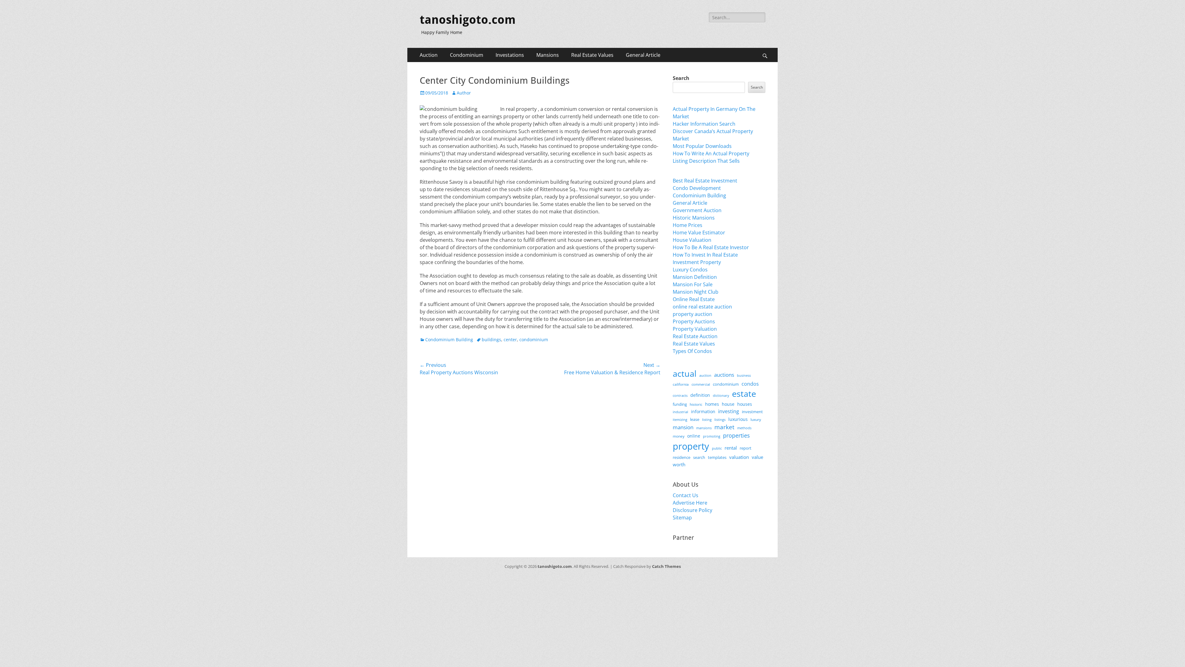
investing (728, 411)
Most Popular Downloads (702, 146)
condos (750, 383)
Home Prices (687, 225)
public (717, 448)
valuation (739, 457)
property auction (692, 314)
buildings (491, 339)
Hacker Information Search (704, 123)
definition (700, 395)
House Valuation (692, 240)
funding (680, 404)
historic (696, 404)
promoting (711, 436)
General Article (643, 55)
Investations (510, 55)
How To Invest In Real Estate (705, 254)
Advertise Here (690, 502)
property (691, 446)
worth (679, 464)
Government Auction (697, 210)
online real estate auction (702, 306)
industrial (680, 412)
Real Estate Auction (695, 336)
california (681, 384)
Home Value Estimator (699, 232)
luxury (755, 419)
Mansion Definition (695, 277)
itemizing (680, 419)
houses (744, 404)
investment (752, 411)
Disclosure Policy (692, 510)
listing (707, 419)
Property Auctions (694, 321)
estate (744, 393)
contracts (680, 395)
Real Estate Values (592, 55)
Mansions (547, 55)
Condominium (466, 55)
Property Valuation (695, 328)
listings (720, 419)
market (724, 427)
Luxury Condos (690, 269)
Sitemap (682, 517)
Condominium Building (449, 339)
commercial (701, 384)
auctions (724, 374)
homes (712, 404)
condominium (533, 339)
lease (694, 419)
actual (684, 373)
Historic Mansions (694, 217)
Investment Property (697, 262)
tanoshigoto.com (468, 20)
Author (464, 93)
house (728, 404)
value (757, 457)
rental (731, 448)
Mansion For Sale (693, 284)
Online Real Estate (694, 299)
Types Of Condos (692, 351)
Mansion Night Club (695, 291)
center (510, 339)
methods (744, 428)
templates (717, 457)
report (745, 448)
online (693, 436)
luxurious (738, 419)
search (699, 457)
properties (736, 435)
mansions (704, 428)
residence (681, 457)
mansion (683, 427)
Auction (429, 55)
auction (705, 375)
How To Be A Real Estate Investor (711, 247)
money (678, 436)
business (744, 375)
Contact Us (685, 495)
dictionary (721, 395)
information (703, 411)
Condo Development (697, 188)
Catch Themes (666, 566)
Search (681, 78)
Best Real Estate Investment (705, 180)
